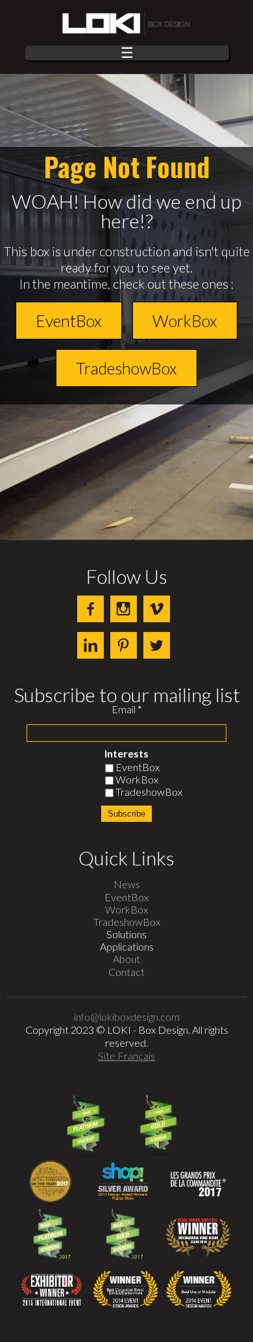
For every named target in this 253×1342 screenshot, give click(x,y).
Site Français (126, 1055)
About (126, 959)
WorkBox (184, 320)
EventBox (69, 320)
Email (127, 709)
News (127, 884)
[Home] (126, 24)
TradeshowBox (126, 368)
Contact (126, 972)
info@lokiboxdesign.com (127, 1016)
